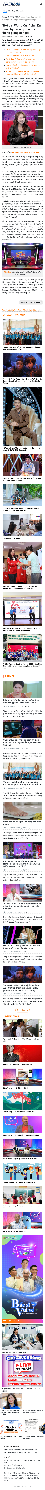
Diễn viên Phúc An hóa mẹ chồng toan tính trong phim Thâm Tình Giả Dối (21, 701)
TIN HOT (27, 912)
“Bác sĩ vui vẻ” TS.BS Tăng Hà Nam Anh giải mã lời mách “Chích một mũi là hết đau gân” (22, 906)
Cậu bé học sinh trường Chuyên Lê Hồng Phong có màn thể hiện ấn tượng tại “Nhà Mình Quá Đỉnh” (21, 864)
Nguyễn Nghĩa (7, 36)
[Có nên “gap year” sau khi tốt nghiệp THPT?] (22, 1101)
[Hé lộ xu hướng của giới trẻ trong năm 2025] (22, 1171)
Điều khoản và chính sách (22, 1487)
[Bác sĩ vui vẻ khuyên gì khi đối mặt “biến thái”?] (22, 1148)
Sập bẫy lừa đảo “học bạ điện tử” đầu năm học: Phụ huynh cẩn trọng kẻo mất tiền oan (22, 742)
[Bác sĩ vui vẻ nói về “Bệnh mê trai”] (22, 1077)
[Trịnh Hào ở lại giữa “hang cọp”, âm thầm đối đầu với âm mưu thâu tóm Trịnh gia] (22, 495)
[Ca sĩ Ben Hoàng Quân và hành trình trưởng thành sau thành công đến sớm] (22, 465)
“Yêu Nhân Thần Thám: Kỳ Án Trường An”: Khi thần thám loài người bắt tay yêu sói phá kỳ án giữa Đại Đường (21, 988)
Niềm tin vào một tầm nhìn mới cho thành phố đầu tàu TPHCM (9, 1412)
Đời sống (26, 748)
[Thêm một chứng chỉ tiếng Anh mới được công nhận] (22, 1195)
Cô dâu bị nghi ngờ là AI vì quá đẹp (25, 152)
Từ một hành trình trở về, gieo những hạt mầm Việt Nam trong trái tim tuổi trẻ (22, 783)
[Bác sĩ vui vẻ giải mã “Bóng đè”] (22, 1220)
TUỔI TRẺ (14, 17)
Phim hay (11, 11)
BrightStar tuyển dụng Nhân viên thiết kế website (33, 1411)
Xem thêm (21, 1010)
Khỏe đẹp (27, 828)
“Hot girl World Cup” (14, 310)
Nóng (5, 11)
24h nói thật (8, 272)
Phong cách (20, 11)
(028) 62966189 (17, 1465)
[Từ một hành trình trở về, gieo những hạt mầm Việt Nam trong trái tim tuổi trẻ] (22, 332)
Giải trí (27, 870)
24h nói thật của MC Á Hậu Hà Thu (20, 56)
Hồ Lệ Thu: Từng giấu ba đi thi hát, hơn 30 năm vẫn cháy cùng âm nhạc (21, 946)
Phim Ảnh (27, 706)
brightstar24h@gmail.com (18, 1468)
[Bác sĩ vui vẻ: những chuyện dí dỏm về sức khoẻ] (22, 1124)
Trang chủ (5, 17)
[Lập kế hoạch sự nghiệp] (22, 525)
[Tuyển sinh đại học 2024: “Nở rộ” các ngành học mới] (22, 1028)
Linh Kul (36, 310)
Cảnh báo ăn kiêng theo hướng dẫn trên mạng (22, 822)
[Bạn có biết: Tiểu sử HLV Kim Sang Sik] (22, 1054)
